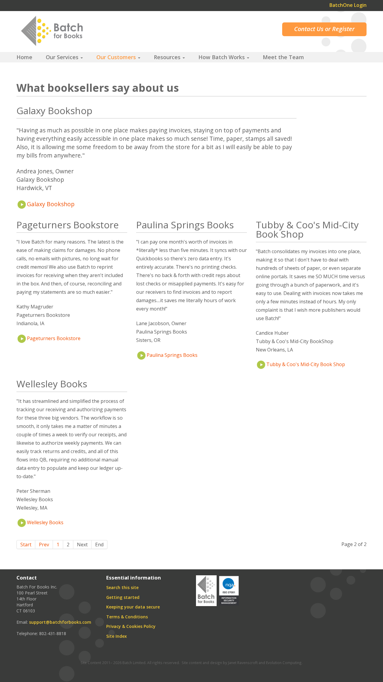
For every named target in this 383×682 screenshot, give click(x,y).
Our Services (63, 57)
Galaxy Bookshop (51, 204)
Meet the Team (283, 57)
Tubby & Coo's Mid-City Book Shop (305, 364)
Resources (168, 57)
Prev (44, 544)
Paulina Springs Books (172, 355)
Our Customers (116, 57)
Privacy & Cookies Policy (131, 626)
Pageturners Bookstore (53, 338)
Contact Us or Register (324, 29)
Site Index (116, 636)
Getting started (122, 597)
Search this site (122, 587)
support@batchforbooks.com (60, 622)
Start (25, 544)
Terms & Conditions (127, 617)
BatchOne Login (348, 5)
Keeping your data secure (133, 607)
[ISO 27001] (229, 590)
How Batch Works (222, 57)
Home (24, 57)
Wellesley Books (45, 522)
